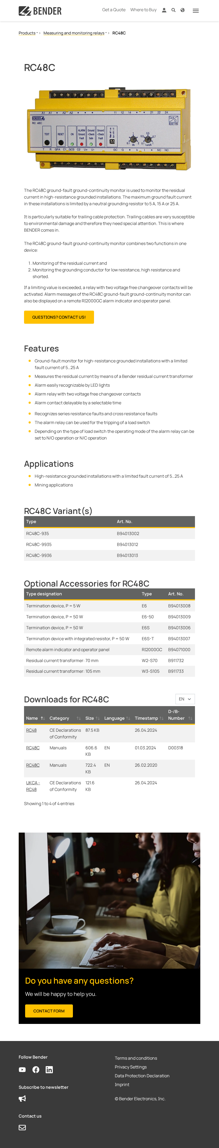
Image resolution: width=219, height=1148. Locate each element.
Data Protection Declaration (142, 1076)
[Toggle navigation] (195, 10)
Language (114, 718)
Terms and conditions (136, 1058)
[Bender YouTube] (25, 1070)
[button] (173, 9)
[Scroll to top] (207, 1136)
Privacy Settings (131, 1067)
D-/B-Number (176, 714)
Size (89, 718)
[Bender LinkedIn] (52, 1070)
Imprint (122, 1084)
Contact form (49, 1011)
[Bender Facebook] (39, 1070)
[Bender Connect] (164, 11)
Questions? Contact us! (59, 317)
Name (32, 718)
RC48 (31, 730)
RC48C (33, 748)
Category (59, 718)
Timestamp (146, 718)
